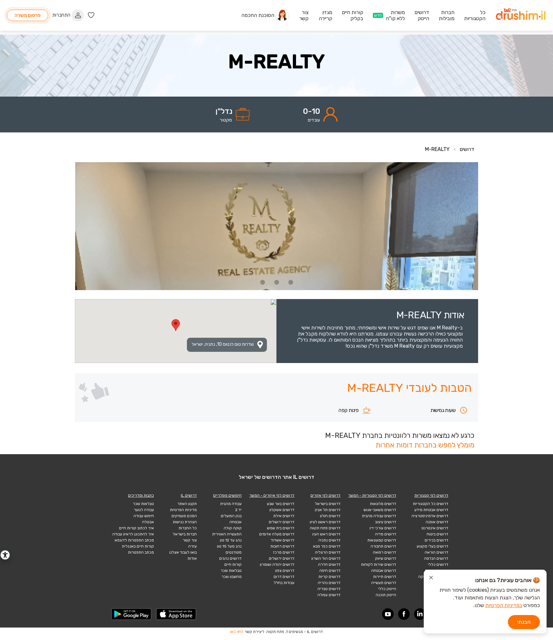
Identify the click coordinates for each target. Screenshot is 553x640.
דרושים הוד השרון (326, 558)
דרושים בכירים (436, 540)
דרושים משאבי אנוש (380, 510)
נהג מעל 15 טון (229, 546)
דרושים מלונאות (383, 504)
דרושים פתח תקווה (325, 528)
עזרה (192, 546)
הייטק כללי (387, 589)
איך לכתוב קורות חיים (136, 528)
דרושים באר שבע (280, 504)
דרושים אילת (283, 516)
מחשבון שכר (231, 576)
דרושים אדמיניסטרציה (430, 516)
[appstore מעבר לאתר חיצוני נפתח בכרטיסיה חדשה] (176, 614)
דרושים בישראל (328, 504)
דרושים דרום (284, 576)
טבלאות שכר (231, 570)
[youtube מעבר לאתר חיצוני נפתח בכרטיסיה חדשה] (388, 614)
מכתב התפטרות (141, 552)
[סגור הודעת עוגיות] (431, 578)
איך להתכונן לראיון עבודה (133, 534)
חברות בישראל (185, 534)
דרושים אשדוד (282, 540)
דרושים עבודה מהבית (379, 516)
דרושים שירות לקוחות (378, 564)
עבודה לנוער (144, 510)
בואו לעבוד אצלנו (183, 552)
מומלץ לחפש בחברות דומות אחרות (424, 445)
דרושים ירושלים (281, 522)
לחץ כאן (237, 631)
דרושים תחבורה (383, 546)
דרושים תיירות (384, 576)
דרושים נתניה (329, 540)
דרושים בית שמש (280, 528)
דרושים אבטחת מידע (431, 510)
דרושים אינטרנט (434, 528)
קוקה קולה (233, 528)
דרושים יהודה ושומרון (277, 564)
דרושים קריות (329, 576)
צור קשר (190, 540)
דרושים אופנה (437, 522)
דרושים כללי (438, 564)
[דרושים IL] (520, 15)
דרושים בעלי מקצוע (432, 546)
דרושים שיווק (385, 558)
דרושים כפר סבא (327, 546)
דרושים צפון (284, 570)
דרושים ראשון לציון (325, 522)
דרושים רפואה (384, 552)
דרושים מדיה (385, 534)
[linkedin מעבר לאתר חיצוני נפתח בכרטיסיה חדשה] (420, 614)
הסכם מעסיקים (184, 516)
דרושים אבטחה (383, 570)
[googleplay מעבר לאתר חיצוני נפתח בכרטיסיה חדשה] (131, 614)
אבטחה (235, 522)
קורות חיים (233, 564)
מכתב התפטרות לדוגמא (134, 540)
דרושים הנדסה (436, 558)
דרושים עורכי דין (383, 528)
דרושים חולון (330, 516)
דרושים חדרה (329, 564)
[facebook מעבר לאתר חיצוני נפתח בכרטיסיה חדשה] (404, 614)
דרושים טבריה (329, 589)
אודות (192, 558)
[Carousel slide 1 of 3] (290, 282)
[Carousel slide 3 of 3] (262, 282)
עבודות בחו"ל (284, 583)
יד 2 (238, 510)
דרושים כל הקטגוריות (430, 504)
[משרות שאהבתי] (91, 15)
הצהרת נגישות (185, 522)
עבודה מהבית (231, 504)
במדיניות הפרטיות (503, 605)
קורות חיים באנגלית (138, 546)
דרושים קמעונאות (381, 540)
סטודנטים (234, 552)
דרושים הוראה (436, 552)
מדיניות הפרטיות (183, 510)
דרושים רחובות (282, 546)
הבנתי (524, 622)
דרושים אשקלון (281, 510)
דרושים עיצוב (385, 522)
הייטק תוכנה (386, 595)
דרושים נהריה (329, 583)
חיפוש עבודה (143, 516)
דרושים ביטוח (437, 534)
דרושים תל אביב (328, 510)
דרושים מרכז (283, 552)
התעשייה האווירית (227, 534)
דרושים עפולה (329, 595)
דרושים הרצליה (328, 552)
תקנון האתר (187, 504)
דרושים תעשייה (383, 583)
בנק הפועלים (231, 516)
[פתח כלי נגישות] (5, 555)
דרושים (467, 149)
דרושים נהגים (230, 558)
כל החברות (188, 528)
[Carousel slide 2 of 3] (276, 282)
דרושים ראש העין (326, 534)
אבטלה (148, 522)
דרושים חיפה (330, 570)
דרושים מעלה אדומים (276, 534)
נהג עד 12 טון (231, 540)
